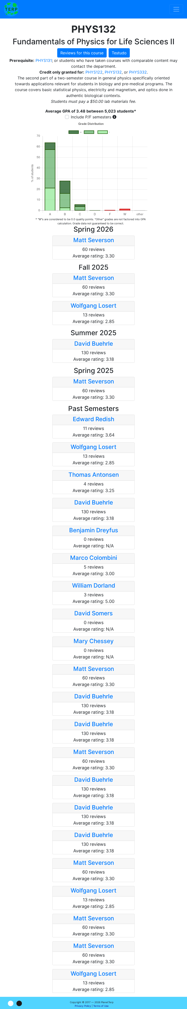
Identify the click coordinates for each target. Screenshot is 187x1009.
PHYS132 (113, 72)
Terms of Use (101, 1005)
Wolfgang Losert (93, 305)
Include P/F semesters (91, 116)
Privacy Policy (83, 1005)
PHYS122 (94, 72)
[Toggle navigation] (176, 9)
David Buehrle (93, 343)
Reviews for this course (81, 52)
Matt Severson (93, 240)
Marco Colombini (93, 557)
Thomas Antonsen (93, 474)
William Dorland (93, 585)
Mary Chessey (94, 641)
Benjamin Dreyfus (93, 530)
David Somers (93, 613)
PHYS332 (138, 72)
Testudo (119, 52)
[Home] (11, 9)
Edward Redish (93, 419)
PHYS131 (44, 60)
